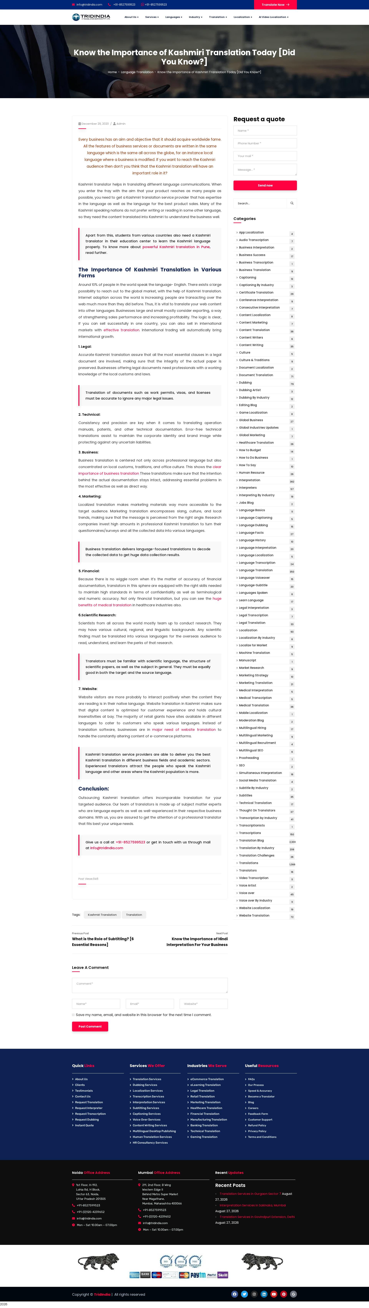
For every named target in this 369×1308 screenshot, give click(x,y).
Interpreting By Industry (266, 495)
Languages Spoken (266, 593)
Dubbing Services (145, 1085)
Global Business (266, 420)
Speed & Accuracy (260, 1090)
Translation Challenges (266, 856)
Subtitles (266, 796)
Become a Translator (261, 1096)
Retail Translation (202, 1096)
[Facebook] (234, 1294)
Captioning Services (147, 1114)
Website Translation (266, 916)
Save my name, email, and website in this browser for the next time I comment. (143, 1015)
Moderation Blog (266, 720)
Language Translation (137, 72)
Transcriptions (266, 833)
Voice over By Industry (266, 901)
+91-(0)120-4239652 (91, 1212)
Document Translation (266, 375)
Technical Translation (266, 803)
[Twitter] (244, 1294)
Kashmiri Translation (102, 915)
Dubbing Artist (266, 390)
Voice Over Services (146, 1119)
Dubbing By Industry (266, 398)
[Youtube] (273, 1294)
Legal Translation (266, 623)
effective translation (121, 330)
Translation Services (147, 1079)
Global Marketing (266, 435)
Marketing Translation (266, 683)
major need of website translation (184, 729)
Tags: (76, 915)
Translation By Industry (266, 848)
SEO (266, 766)
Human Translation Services (152, 1137)
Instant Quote (84, 1125)
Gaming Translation (203, 1137)
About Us (81, 1079)
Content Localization (266, 315)
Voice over (266, 893)
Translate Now (273, 5)
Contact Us (83, 1096)
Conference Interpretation (266, 300)
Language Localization (266, 555)
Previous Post (80, 933)
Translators (266, 871)
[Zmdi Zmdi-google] (293, 1294)
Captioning (266, 278)
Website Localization (266, 908)
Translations (267, 863)
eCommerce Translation (207, 1079)
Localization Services (148, 1090)
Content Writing (266, 345)
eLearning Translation (205, 1085)
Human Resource (266, 473)
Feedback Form (258, 1114)
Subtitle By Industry (266, 788)
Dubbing (266, 383)
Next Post (222, 933)
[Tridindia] (91, 17)
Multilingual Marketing (266, 735)
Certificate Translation (266, 293)
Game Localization (266, 413)
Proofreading (266, 758)
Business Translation (266, 270)
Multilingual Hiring (266, 728)
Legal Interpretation (266, 608)
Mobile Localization (266, 713)
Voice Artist (266, 886)
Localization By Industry (266, 638)
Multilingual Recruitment (266, 743)
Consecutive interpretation (266, 308)
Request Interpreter (88, 1108)
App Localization (266, 233)
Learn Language (266, 600)
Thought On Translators (266, 811)
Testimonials (84, 1090)
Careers (253, 1108)
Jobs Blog (266, 503)
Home (112, 72)
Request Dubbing (87, 1119)
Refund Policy (257, 1125)
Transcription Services (148, 1096)
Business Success (266, 255)
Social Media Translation (266, 781)
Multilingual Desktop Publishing (154, 1131)
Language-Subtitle (266, 585)
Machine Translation (266, 653)
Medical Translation (266, 705)
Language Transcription (266, 563)
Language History (266, 540)
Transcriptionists (266, 826)
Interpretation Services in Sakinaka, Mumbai (253, 1205)
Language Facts (266, 533)
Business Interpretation (266, 248)
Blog (251, 1102)
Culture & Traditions (266, 360)
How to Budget (266, 450)
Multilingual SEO (266, 751)
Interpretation (266, 480)
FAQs (251, 1079)
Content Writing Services (150, 1125)
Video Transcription (266, 878)
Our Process (256, 1085)
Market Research (266, 668)
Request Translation (89, 1102)
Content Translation (266, 330)
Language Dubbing (266, 525)
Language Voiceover (266, 578)
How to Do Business (266, 458)
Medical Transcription (266, 698)
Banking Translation (204, 1125)
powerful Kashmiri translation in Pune (176, 246)
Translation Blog (267, 841)
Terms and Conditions (262, 1137)
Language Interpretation (266, 548)
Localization (266, 630)
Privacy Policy (257, 1131)
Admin (120, 124)
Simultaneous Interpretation (266, 773)
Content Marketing (266, 323)
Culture (266, 353)
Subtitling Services (146, 1108)
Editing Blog (266, 405)
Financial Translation (204, 1114)
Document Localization (266, 368)
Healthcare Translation (266, 443)
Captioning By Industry (266, 285)
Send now (265, 185)
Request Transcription (90, 1114)
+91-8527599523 (155, 5)
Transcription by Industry (266, 818)
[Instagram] (254, 1294)
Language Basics (266, 510)
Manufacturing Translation (208, 1119)
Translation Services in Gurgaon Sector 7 (250, 1194)
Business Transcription (266, 263)
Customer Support (260, 1119)
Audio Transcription (266, 240)
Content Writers (266, 338)
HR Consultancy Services (150, 1142)
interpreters (266, 488)
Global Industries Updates (266, 428)
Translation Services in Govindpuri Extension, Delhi (257, 1217)
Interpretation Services (149, 1102)
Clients (80, 1085)
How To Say (266, 465)
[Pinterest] (283, 1294)
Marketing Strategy (266, 675)
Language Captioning (266, 518)
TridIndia (102, 1294)
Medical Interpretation (266, 690)
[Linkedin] (264, 1294)
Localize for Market (266, 645)
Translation (134, 915)
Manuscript (266, 660)
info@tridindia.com (89, 5)
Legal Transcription (266, 615)
